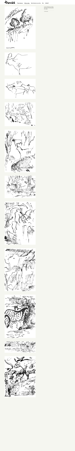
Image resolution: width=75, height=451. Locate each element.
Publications (20, 3)
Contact (47, 3)
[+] (20, 48)
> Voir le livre (46, 11)
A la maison (27, 3)
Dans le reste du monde (36, 3)
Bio (43, 3)
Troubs (10, 2)
